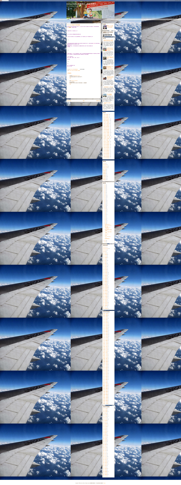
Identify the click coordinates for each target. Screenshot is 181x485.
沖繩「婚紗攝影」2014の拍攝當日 (109, 94)
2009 (105, 206)
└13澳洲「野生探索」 (106, 126)
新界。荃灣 (104, 444)
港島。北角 (104, 450)
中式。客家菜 (105, 254)
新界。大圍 (104, 438)
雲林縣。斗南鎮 (105, 403)
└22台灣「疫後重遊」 (106, 144)
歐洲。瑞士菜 (105, 299)
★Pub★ (104, 251)
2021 (105, 191)
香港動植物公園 (107, 238)
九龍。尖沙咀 (71, 70)
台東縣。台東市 (105, 346)
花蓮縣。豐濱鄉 (105, 394)
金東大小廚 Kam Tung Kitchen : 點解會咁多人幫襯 (110, 57)
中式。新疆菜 (105, 257)
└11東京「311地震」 (106, 123)
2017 (105, 196)
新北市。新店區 (105, 367)
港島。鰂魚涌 (105, 474)
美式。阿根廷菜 (105, 308)
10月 (106, 211)
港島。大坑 (104, 453)
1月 (105, 223)
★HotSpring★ (105, 166)
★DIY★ (104, 163)
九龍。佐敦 (104, 413)
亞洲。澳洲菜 (105, 278)
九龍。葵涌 (104, 432)
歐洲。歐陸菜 (105, 293)
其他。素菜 (104, 284)
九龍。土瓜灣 (105, 414)
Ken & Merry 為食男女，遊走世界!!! (81, 4)
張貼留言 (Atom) (84, 103)
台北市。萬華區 (105, 340)
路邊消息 (104, 179)
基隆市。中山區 (105, 355)
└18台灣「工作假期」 (106, 135)
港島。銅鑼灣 (105, 471)
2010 (105, 205)
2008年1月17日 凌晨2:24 (74, 80)
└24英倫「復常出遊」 (106, 153)
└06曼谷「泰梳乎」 (106, 114)
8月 (105, 214)
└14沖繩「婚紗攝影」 (106, 129)
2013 (105, 201)
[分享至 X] (82, 69)
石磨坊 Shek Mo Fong (108, 225)
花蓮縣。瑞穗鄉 (105, 391)
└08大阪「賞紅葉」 (106, 117)
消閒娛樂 (104, 175)
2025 (105, 186)
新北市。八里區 (105, 364)
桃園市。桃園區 (105, 388)
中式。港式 (104, 260)
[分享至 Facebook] (83, 69)
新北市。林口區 (105, 370)
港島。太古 (104, 456)
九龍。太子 (104, 417)
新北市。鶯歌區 (105, 379)
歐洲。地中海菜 (105, 287)
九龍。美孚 (104, 429)
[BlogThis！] (81, 69)
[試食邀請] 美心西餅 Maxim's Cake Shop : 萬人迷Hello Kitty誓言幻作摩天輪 (110, 49)
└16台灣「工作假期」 (106, 132)
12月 (106, 209)
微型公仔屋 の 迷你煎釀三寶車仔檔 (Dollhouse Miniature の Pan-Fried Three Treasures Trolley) (110, 68)
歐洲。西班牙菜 (105, 302)
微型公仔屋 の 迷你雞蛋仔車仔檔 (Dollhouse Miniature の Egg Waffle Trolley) (110, 77)
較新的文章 (69, 100)
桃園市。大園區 (105, 385)
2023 (105, 188)
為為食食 (79, 70)
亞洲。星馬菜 (105, 275)
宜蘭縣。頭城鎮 (105, 361)
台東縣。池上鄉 (105, 349)
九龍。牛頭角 (105, 426)
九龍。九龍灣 (105, 411)
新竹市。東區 (105, 382)
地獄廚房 (104, 172)
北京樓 (106, 235)
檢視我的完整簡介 (110, 27)
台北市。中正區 (105, 325)
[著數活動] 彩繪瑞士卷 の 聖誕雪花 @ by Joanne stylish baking (108, 40)
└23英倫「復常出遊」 (106, 147)
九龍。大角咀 (105, 416)
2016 (105, 197)
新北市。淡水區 (105, 373)
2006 (105, 241)
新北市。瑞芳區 (105, 376)
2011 (105, 204)
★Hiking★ (104, 164)
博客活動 (104, 170)
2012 (105, 202)
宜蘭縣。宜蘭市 (105, 358)
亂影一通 (104, 169)
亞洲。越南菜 (75, 70)
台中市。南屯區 (105, 318)
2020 (105, 192)
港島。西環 (104, 465)
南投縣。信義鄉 (105, 313)
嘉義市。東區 (105, 352)
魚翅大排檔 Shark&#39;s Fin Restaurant (107, 228)
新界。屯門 (104, 441)
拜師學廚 (104, 173)
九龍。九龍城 (105, 408)
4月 (105, 219)
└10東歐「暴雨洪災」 (106, 120)
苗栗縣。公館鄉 (105, 397)
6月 (105, 216)
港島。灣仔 (104, 459)
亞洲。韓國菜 (105, 281)
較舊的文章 (98, 100)
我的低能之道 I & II (107, 224)
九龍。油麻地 (105, 423)
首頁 (68, 19)
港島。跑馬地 (105, 468)
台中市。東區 (105, 319)
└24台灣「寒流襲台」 (106, 150)
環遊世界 (104, 178)
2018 (105, 195)
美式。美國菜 (105, 305)
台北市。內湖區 (105, 328)
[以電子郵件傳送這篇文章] (80, 69)
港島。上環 (104, 447)
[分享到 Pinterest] (83, 69)
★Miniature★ (105, 167)
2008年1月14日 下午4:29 (76, 75)
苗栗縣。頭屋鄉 (105, 400)
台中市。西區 (105, 321)
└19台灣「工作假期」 (106, 138)
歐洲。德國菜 (105, 290)
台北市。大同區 (105, 334)
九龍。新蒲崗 (105, 420)
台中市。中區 (105, 316)
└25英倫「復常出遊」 (106, 156)
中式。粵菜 (104, 266)
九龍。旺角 (104, 422)
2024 (105, 187)
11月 (105, 210)
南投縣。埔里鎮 (105, 315)
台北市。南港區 (105, 331)
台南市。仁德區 (105, 343)
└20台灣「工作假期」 (106, 141)
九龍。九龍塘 (105, 410)
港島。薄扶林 (105, 462)
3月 (105, 220)
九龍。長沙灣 (105, 435)
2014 (105, 200)
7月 (105, 215)
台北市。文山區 (105, 337)
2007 (105, 240)
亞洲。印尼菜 (105, 269)
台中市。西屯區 (105, 322)
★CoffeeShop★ (105, 248)
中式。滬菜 (104, 263)
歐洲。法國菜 (105, 296)
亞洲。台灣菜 (105, 272)
